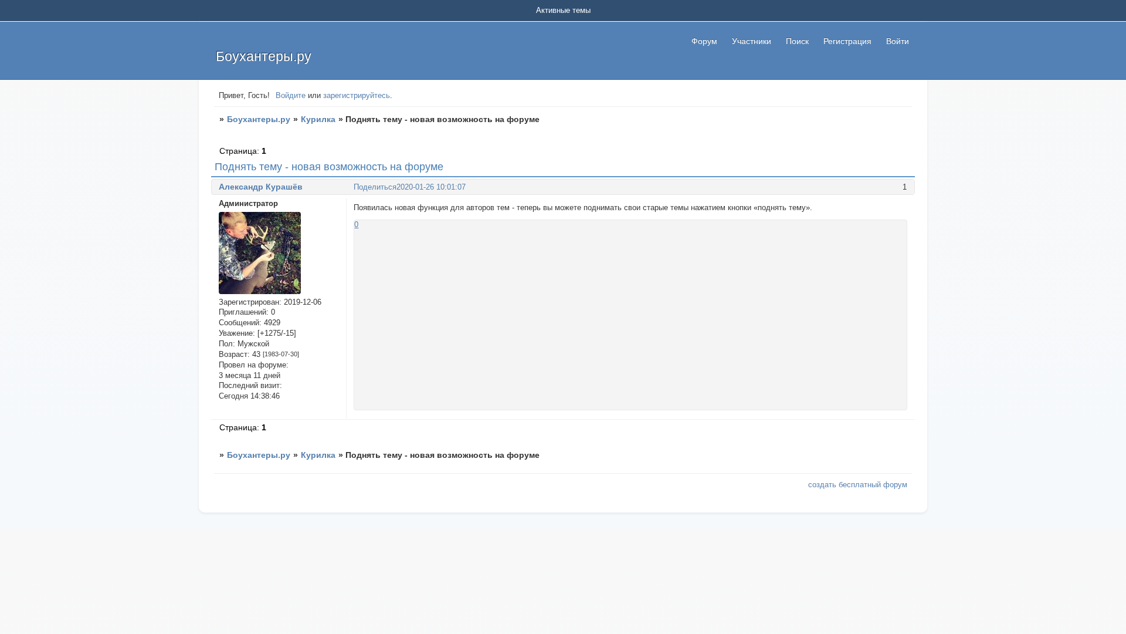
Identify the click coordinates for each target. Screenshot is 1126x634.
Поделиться (375, 187)
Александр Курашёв (261, 186)
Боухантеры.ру (258, 119)
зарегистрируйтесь (356, 95)
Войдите (291, 95)
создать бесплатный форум (857, 484)
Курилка (318, 119)
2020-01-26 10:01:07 (431, 187)
